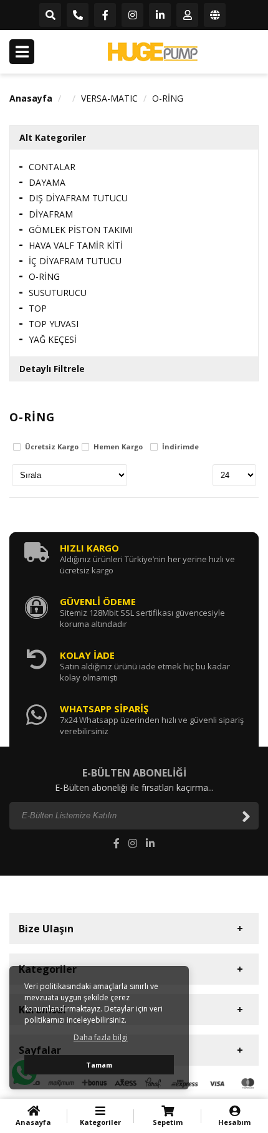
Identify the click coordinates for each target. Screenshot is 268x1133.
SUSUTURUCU (58, 293)
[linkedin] (160, 15)
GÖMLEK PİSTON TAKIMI (81, 230)
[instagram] (132, 15)
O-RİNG (167, 98)
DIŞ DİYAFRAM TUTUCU (78, 198)
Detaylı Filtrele (52, 369)
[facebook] (105, 15)
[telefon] (78, 15)
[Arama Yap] (50, 15)
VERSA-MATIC (109, 98)
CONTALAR (52, 167)
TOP (38, 308)
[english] (215, 15)
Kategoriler (100, 1122)
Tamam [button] (99, 1064)
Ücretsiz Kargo (52, 447)
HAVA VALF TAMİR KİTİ (76, 245)
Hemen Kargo (118, 447)
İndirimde (180, 447)
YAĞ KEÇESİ (53, 339)
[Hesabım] (187, 15)
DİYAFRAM (51, 214)
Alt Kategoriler (52, 137)
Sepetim (168, 1122)
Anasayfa (30, 98)
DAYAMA (47, 182)
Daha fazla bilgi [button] (101, 1037)
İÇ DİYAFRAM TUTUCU (75, 261)
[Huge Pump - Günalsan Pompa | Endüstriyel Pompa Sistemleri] (152, 51)
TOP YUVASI (54, 324)
